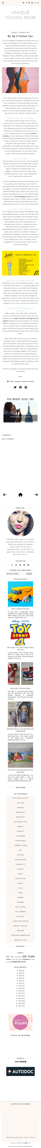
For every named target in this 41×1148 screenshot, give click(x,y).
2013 (20, 1003)
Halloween (20, 911)
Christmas (20, 840)
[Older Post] (36, 494)
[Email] (25, 1062)
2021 (20, 983)
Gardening (18, 957)
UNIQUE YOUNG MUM (20, 15)
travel (23, 962)
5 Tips (11, 381)
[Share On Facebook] (20, 387)
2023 (20, 978)
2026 (20, 970)
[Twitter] (17, 1062)
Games (21, 897)
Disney (20, 869)
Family (21, 883)
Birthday (20, 817)
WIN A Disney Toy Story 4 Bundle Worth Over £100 (20, 648)
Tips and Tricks (17, 959)
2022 (20, 980)
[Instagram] (19, 1062)
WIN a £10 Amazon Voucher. (21, 609)
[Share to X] (15, 387)
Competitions (20, 845)
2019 (20, 988)
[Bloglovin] (21, 1062)
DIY (20, 850)
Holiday (20, 916)
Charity (20, 831)
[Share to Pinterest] (25, 387)
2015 (20, 998)
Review (20, 930)
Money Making (20, 926)
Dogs (20, 874)
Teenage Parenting (20, 935)
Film (21, 888)
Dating (20, 855)
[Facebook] (15, 1062)
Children (20, 836)
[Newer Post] (4, 494)
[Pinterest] (23, 1062)
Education (21, 878)
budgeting (15, 962)
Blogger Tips (20, 822)
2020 (20, 985)
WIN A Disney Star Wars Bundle (20, 688)
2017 (20, 993)
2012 (20, 1006)
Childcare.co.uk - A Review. (20, 417)
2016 (20, 996)
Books (21, 826)
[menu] (3, 2)
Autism (20, 803)
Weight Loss (21, 940)
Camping (17, 381)
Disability (21, 864)
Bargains (20, 812)
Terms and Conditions (14, 1137)
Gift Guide (21, 907)
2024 (20, 975)
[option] (20, 412)
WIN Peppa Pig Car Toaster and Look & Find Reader (20, 771)
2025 (20, 973)
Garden (20, 902)
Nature (8, 959)
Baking (20, 807)
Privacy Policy (29, 1137)
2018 (20, 991)
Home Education (21, 921)
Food (20, 893)
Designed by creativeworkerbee (20, 1146)
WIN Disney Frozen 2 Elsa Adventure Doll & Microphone (20, 730)
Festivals (31, 381)
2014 (20, 1001)
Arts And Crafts (20, 798)
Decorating (20, 859)
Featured (24, 381)
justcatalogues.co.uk (22, 196)
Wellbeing (26, 959)
